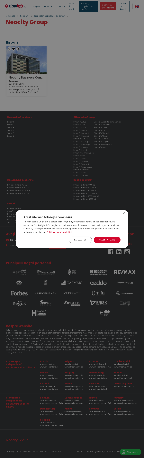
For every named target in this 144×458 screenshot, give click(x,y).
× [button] (124, 213)
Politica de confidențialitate (60, 232)
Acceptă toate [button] (107, 239)
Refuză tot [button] (80, 239)
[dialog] (72, 229)
